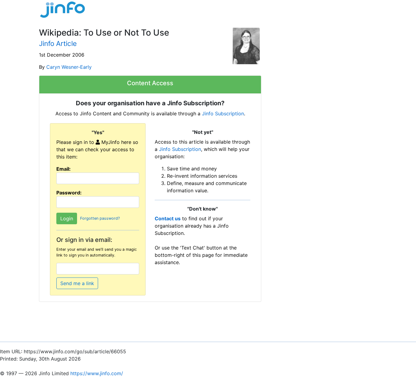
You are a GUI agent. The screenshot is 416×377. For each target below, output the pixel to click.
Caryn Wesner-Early (69, 67)
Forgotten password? (100, 218)
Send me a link (77, 283)
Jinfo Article (58, 43)
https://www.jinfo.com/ (96, 373)
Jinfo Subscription (223, 113)
